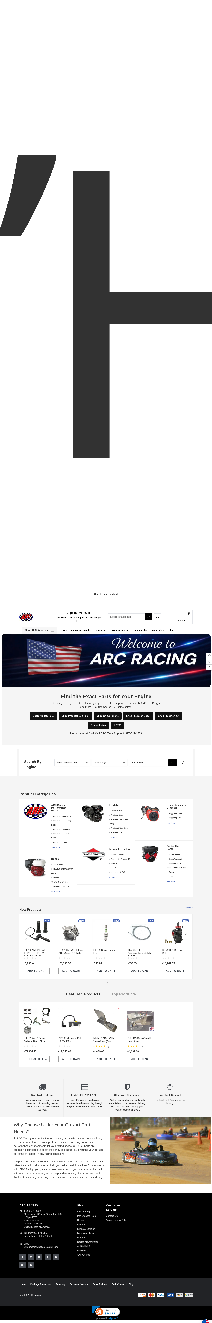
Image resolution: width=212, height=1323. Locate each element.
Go (173, 762)
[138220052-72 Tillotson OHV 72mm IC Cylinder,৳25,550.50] (71, 933)
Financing (60, 1284)
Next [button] (185, 933)
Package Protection (40, 1284)
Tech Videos (117, 1284)
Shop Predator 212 (43, 716)
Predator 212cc (117, 832)
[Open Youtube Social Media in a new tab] (39, 1257)
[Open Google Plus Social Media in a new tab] (22, 1265)
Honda (55, 859)
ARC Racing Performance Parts (59, 808)
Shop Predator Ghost (138, 716)
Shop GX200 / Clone (107, 716)
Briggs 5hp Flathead (176, 818)
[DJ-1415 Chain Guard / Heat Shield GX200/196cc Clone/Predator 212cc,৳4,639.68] (140, 1021)
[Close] (191, 606)
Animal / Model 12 (118, 855)
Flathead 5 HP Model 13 (120, 859)
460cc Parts (58, 865)
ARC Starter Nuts (60, 842)
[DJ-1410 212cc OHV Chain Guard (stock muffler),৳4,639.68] (106, 1021)
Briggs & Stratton (119, 849)
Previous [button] (26, 933)
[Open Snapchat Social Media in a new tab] (31, 1265)
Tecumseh (173, 876)
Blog (131, 1284)
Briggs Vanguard (175, 859)
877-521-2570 (133, 733)
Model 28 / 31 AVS (118, 872)
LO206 (117, 725)
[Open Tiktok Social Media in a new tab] (56, 1257)
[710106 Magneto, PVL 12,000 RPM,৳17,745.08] (71, 1021)
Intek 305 (114, 863)
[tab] (83, 994)
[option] (48, 848)
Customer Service (79, 1284)
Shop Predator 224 (168, 716)
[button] (106, 1313)
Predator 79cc (116, 811)
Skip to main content (106, 594)
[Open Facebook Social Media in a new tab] (22, 1257)
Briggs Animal (98, 725)
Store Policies (100, 1284)
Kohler (171, 872)
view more (55, 847)
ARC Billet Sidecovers (62, 816)
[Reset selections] (183, 762)
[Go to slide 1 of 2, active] (104, 982)
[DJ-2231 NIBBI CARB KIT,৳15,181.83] (175, 933)
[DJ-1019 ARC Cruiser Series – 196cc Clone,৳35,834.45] (36, 1021)
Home (22, 1284)
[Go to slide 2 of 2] (107, 982)
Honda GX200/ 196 (61, 886)
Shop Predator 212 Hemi (75, 716)
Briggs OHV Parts (176, 814)
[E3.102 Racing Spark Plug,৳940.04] (106, 933)
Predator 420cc (117, 815)
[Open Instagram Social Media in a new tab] (31, 1257)
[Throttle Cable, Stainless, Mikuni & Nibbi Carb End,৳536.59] (140, 933)
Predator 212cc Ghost (119, 828)
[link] (35, 811)
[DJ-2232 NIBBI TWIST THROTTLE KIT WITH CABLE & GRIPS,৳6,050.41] (36, 933)
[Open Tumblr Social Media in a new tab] (48, 1257)
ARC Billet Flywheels (61, 829)
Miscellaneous (174, 855)
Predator (114, 805)
